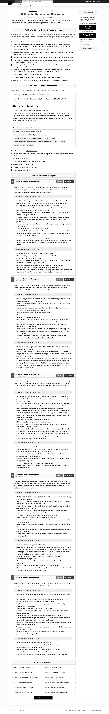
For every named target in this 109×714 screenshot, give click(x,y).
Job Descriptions (33, 11)
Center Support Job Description (55, 677)
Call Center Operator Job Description (56, 672)
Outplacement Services (96, 710)
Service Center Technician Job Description (58, 682)
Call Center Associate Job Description (23, 692)
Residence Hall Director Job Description (24, 687)
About (67, 710)
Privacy (78, 710)
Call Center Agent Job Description (56, 687)
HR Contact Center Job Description (23, 682)
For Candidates (20, 5)
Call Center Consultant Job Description (57, 692)
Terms (74, 710)
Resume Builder (86, 710)
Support (71, 710)
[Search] (52, 1)
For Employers (30, 5)
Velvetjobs (10, 3)
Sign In (98, 1)
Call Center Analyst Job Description (23, 672)
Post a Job (88, 1)
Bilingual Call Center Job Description (23, 667)
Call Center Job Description (54, 667)
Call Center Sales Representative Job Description (26, 677)
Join (94, 1)
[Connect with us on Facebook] (18, 710)
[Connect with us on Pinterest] (21, 710)
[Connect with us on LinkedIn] (23, 710)
